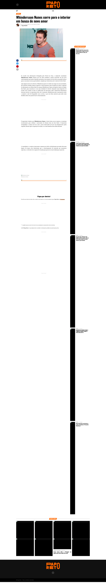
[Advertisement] (43, 109)
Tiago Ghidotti (24, 25)
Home (53, 10)
